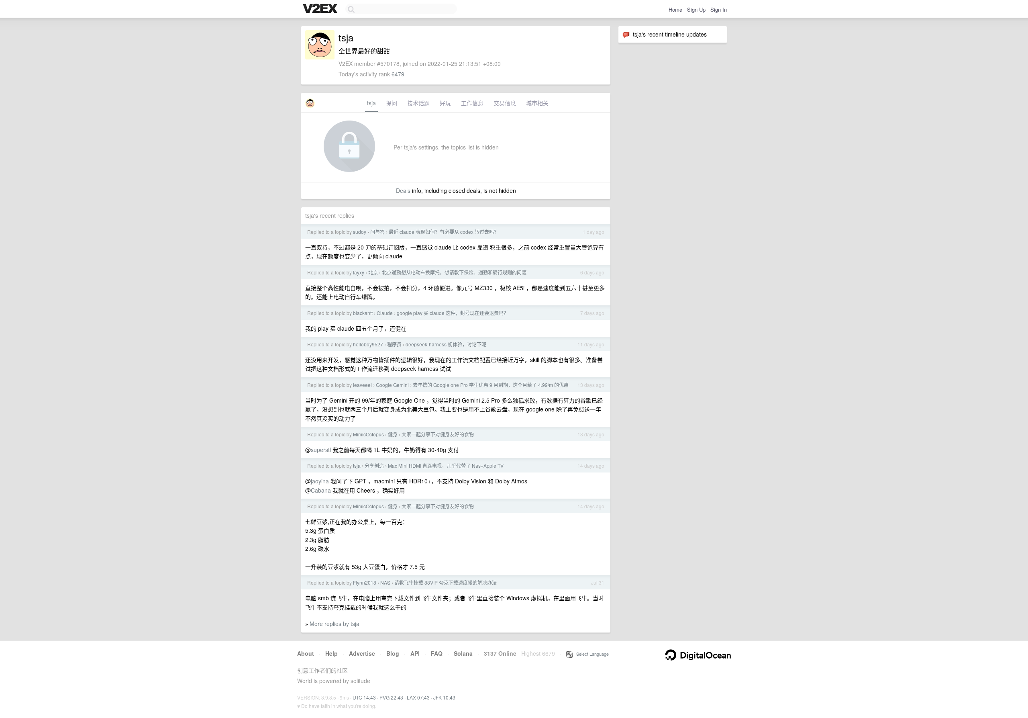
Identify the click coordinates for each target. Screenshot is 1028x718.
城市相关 (537, 103)
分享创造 (374, 465)
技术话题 (418, 103)
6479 (398, 74)
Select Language (591, 653)
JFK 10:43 (444, 697)
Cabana (321, 490)
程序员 (394, 344)
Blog (392, 653)
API (415, 653)
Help (331, 653)
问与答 (377, 231)
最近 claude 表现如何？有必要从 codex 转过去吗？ (444, 231)
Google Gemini (392, 384)
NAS (385, 582)
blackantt (363, 312)
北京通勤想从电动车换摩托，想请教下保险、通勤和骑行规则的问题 (454, 272)
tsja (371, 103)
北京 (373, 272)
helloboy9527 (368, 344)
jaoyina (320, 481)
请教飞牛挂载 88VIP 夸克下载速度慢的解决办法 (445, 582)
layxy (358, 272)
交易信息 (505, 103)
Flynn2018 (364, 582)
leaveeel (362, 384)
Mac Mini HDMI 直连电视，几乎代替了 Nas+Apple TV (446, 465)
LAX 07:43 (418, 697)
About (305, 653)
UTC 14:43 (364, 697)
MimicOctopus (368, 434)
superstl (321, 450)
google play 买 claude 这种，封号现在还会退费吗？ (452, 312)
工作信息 (472, 103)
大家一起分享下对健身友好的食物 (438, 434)
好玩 (445, 103)
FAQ (437, 653)
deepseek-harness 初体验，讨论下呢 (446, 344)
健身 (393, 434)
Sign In (718, 9)
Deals (403, 190)
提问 (391, 103)
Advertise (362, 653)
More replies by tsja (334, 624)
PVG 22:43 (391, 697)
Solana (463, 653)
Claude (385, 312)
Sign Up (696, 9)
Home (675, 9)
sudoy (359, 231)
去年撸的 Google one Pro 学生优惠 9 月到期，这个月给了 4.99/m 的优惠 (491, 384)
